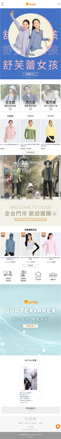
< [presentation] (18, 386)
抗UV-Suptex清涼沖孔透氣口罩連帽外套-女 (30, 145)
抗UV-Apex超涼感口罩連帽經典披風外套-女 (50, 145)
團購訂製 (21, 423)
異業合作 (27, 423)
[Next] (57, 44)
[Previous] (3, 44)
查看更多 (30, 265)
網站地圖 (30, 436)
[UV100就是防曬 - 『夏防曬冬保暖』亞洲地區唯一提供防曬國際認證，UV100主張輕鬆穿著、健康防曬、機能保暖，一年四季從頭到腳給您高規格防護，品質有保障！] (30, 4)
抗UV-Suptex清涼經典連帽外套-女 (9, 144)
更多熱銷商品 (30, 152)
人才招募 (40, 423)
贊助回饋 (33, 423)
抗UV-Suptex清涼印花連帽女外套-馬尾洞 (50, 258)
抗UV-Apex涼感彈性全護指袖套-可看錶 (30, 258)
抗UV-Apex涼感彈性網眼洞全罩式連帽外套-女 (10, 258)
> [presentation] (43, 386)
